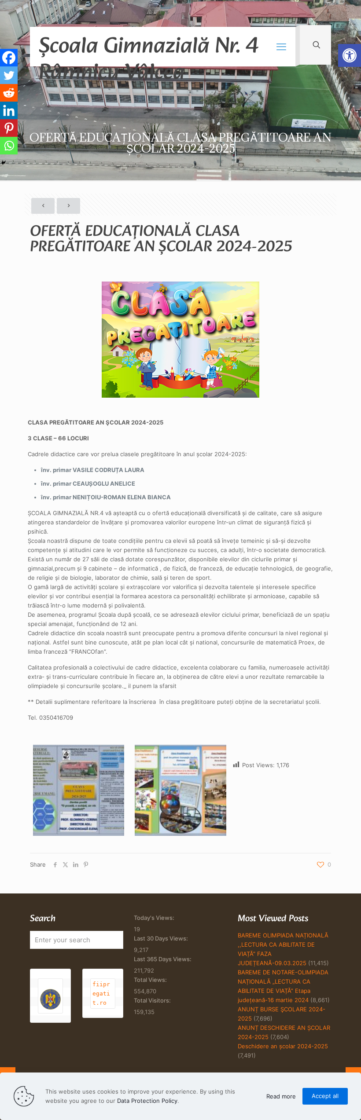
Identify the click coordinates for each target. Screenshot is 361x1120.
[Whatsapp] (9, 145)
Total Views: (151, 979)
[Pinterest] (9, 128)
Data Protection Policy (147, 1100)
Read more (281, 1096)
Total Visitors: (153, 1000)
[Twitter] (9, 75)
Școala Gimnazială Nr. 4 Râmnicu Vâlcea (148, 47)
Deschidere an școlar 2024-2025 (283, 1046)
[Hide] (3, 162)
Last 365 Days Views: (163, 959)
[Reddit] (9, 93)
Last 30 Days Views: (161, 938)
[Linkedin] (9, 110)
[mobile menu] (281, 46)
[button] (349, 55)
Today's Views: (155, 917)
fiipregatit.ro (101, 993)
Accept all (325, 1095)
